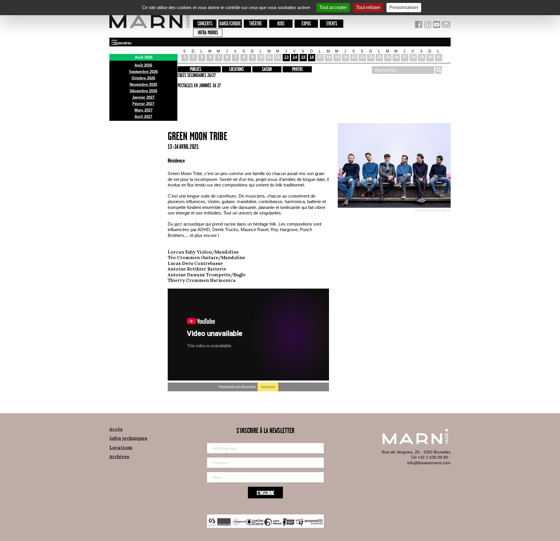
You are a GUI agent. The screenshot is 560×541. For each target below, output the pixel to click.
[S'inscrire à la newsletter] (446, 25)
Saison (267, 69)
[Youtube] (437, 25)
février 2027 (143, 104)
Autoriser (267, 387)
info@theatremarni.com (429, 462)
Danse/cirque (230, 24)
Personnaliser (403, 7)
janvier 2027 (143, 97)
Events (331, 24)
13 (286, 57)
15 (303, 57)
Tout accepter (333, 7)
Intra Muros (208, 33)
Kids (280, 24)
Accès (116, 429)
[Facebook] (419, 25)
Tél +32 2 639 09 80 (429, 457)
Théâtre (255, 24)
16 (311, 57)
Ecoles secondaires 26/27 (196, 75)
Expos (306, 24)
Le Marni (149, 29)
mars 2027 (143, 110)
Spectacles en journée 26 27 (198, 85)
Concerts (204, 24)
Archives (119, 456)
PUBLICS (195, 69)
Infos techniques (128, 438)
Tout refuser (368, 7)
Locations (236, 69)
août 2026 (143, 65)
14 (295, 57)
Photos (297, 69)
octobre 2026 (143, 78)
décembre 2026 (143, 91)
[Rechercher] (438, 70)
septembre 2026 (143, 71)
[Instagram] (428, 25)
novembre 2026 (143, 84)
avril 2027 (143, 116)
